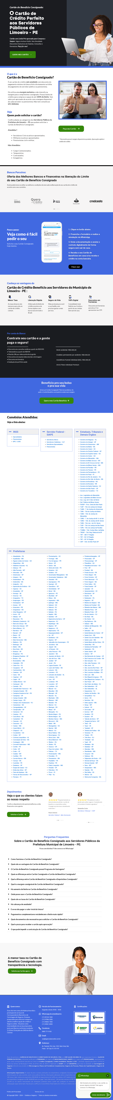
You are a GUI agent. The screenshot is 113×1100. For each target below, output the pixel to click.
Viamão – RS (89, 770)
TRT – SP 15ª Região (87, 539)
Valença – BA (89, 756)
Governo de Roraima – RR (88, 484)
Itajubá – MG (53, 614)
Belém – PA (16, 637)
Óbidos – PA (52, 742)
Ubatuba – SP (89, 747)
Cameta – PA (17, 686)
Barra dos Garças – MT (20, 626)
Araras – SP (17, 605)
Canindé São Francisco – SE (22, 689)
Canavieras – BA (18, 705)
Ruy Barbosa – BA (90, 621)
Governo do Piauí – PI (87, 474)
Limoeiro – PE (53, 672)
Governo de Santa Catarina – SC (90, 486)
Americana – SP (18, 575)
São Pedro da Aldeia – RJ (93, 684)
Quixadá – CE (89, 589)
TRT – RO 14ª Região (87, 537)
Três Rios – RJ (89, 737)
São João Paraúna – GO (92, 663)
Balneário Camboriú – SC (21, 621)
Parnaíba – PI (53, 756)
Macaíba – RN (53, 691)
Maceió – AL (53, 696)
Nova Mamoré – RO (55, 740)
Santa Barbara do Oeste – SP (94, 633)
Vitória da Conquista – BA (93, 777)
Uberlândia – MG (90, 751)
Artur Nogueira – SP (19, 612)
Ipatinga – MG (53, 603)
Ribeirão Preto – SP (91, 612)
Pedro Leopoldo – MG (56, 765)
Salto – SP (88, 628)
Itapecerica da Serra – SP (57, 619)
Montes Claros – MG (55, 719)
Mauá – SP (52, 709)
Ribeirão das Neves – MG (93, 607)
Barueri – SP (17, 633)
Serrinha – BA (89, 700)
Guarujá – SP (53, 584)
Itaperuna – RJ (53, 621)
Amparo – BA (17, 577)
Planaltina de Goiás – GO (93, 565)
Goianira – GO (53, 570)
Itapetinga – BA (53, 624)
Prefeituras (19, 551)
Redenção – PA (89, 598)
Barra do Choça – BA (20, 624)
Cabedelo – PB (18, 663)
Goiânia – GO (53, 572)
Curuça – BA (17, 761)
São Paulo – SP (90, 682)
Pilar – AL (52, 774)
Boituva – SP (17, 651)
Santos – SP (89, 654)
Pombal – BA (89, 570)
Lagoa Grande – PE (55, 665)
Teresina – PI (89, 733)
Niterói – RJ (52, 730)
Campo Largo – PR (19, 700)
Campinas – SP (18, 696)
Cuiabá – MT (17, 754)
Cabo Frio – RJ (18, 665)
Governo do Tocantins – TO (89, 491)
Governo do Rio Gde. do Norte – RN (91, 479)
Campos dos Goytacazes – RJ (23, 703)
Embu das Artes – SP (20, 770)
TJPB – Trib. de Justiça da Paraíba (91, 528)
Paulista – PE (53, 763)
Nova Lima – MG (54, 737)
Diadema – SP (17, 765)
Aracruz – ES (17, 596)
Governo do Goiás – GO (88, 456)
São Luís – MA (89, 675)
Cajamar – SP (17, 677)
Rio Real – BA (89, 617)
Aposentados (17, 437)
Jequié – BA (52, 647)
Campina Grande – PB (20, 691)
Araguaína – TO (18, 598)
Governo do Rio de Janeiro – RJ (90, 477)
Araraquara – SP (18, 603)
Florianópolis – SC (55, 556)
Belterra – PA (17, 642)
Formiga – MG (53, 559)
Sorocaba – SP (89, 709)
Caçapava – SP (18, 668)
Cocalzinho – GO (18, 733)
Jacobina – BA (53, 644)
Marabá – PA (53, 703)
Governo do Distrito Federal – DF (91, 451)
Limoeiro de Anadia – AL (56, 675)
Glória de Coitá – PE (55, 568)
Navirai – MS (53, 728)
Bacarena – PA (18, 619)
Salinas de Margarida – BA (93, 626)
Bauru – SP (16, 635)
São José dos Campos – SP (94, 670)
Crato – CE (16, 751)
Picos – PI (52, 772)
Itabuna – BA (53, 610)
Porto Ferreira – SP (91, 577)
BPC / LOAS (17, 441)
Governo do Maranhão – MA (89, 458)
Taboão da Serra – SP (92, 719)
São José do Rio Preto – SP (93, 668)
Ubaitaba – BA (89, 744)
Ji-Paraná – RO (53, 649)
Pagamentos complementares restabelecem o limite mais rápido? (37, 914)
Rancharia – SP (89, 593)
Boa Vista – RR (18, 649)
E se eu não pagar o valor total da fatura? (27, 909)
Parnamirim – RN (54, 758)
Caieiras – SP (17, 672)
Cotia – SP (16, 749)
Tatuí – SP (88, 723)
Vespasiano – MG (90, 768)
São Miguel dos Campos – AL (94, 679)
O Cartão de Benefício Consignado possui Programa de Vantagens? (38, 869)
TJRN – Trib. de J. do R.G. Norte (90, 523)
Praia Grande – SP (90, 586)
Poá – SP (87, 568)
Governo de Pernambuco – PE (90, 472)
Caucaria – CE (17, 723)
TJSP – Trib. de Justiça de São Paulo (92, 525)
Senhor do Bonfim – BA (92, 693)
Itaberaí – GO (53, 605)
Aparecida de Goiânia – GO (21, 586)
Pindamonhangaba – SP (92, 556)
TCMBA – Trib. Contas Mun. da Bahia (92, 530)
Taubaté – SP (89, 728)
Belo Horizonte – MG (20, 640)
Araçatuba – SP (18, 591)
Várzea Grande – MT (91, 763)
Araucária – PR (18, 607)
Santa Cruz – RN (90, 635)
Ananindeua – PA (18, 579)
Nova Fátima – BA (54, 733)
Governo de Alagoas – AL (88, 440)
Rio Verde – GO (89, 619)
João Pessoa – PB (55, 651)
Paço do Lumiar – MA (56, 749)
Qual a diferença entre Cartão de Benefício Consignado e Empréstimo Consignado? (44, 879)
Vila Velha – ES (89, 772)
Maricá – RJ (52, 705)
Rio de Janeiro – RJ (91, 614)
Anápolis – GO (17, 584)
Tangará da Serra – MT (92, 721)
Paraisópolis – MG (55, 754)
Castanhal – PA (18, 719)
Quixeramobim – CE (91, 591)
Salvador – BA (89, 630)
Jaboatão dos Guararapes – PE (59, 642)
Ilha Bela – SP (53, 596)
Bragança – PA (18, 654)
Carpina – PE (17, 714)
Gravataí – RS (53, 579)
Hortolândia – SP (54, 589)
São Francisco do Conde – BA (94, 658)
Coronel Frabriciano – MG (21, 744)
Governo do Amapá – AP (88, 442)
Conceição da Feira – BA (21, 740)
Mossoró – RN (53, 721)
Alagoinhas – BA (18, 563)
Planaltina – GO (89, 563)
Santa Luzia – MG (90, 640)
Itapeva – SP (53, 626)
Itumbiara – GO (53, 637)
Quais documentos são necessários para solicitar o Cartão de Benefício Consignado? (44, 919)
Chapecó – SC (17, 730)
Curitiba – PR (17, 756)
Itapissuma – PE (54, 630)
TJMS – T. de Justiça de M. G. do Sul (92, 518)
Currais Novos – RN (19, 758)
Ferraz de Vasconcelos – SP (22, 774)
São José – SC (89, 665)
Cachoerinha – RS (19, 670)
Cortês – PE (17, 747)
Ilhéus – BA (52, 598)
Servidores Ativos (52, 440)
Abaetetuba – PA (18, 556)
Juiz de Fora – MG (54, 658)
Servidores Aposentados (55, 444)
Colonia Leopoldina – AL (21, 737)
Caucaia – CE (17, 721)
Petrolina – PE (53, 770)
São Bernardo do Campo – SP (94, 656)
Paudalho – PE (53, 761)
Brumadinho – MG (19, 661)
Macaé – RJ (52, 689)
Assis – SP (16, 614)
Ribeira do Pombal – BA (92, 605)
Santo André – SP (90, 651)
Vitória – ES (88, 774)
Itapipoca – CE (53, 628)
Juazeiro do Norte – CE (56, 656)
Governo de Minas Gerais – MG (90, 465)
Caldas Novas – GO (19, 682)
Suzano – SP (89, 716)
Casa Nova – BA (18, 716)
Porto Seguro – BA (91, 582)
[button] (9, 201)
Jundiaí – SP (53, 661)
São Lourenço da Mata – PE (94, 672)
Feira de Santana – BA (20, 772)
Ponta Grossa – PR (91, 572)
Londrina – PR (53, 682)
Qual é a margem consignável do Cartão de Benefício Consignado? (37, 884)
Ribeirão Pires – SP (91, 610)
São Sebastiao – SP (91, 686)
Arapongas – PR (18, 600)
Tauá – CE (88, 726)
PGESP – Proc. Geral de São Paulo (91, 504)
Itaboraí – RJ (53, 607)
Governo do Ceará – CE (87, 449)
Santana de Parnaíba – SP (93, 647)
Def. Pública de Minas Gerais (89, 502)
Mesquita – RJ (53, 712)
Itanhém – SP (53, 617)
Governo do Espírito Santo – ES (90, 454)
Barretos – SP (17, 630)
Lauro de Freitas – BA (56, 668)
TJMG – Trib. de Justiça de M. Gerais (92, 521)
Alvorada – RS (17, 572)
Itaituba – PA (53, 612)
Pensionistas (17, 439)
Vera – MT (88, 765)
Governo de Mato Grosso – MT (90, 461)
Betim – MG (17, 647)
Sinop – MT (88, 705)
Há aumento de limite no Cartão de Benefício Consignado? (34, 889)
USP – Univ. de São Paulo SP (89, 542)
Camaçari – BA (18, 684)
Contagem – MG (18, 742)
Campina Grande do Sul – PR (22, 693)
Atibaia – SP (17, 617)
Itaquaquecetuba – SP (56, 633)
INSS (15, 432)
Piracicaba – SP (90, 559)
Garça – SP (52, 563)
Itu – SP (51, 635)
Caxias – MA (17, 726)
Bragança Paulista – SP (20, 656)
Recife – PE (88, 596)
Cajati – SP (16, 679)
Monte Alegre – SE (55, 716)
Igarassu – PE (53, 593)
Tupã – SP (88, 742)
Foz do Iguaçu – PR (55, 561)
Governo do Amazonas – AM (89, 444)
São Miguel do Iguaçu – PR (93, 677)
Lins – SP (52, 679)
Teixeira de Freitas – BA (92, 730)
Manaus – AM (53, 700)
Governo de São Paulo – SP (89, 488)
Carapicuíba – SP (18, 709)
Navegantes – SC (54, 726)
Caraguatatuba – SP (19, 707)
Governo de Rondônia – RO (89, 481)
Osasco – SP (53, 747)
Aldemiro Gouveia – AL (20, 565)
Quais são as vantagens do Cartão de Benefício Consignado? (35, 864)
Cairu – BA (16, 675)
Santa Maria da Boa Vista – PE (94, 642)
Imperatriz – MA (54, 600)
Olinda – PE (52, 744)
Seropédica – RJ (90, 696)
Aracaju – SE (17, 593)
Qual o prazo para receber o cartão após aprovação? (32, 924)
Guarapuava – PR (54, 582)
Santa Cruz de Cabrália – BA (94, 637)
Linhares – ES (53, 677)
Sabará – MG (89, 624)
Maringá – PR (53, 707)
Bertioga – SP (17, 644)
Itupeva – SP (53, 640)
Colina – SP (17, 735)
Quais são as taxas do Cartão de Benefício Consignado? (33, 899)
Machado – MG (54, 698)
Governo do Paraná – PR (88, 470)
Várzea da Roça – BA (91, 761)
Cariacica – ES (18, 712)
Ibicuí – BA (52, 591)
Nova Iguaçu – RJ (54, 735)
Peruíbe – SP (53, 768)
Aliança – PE (17, 568)
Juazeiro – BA (53, 654)
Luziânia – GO (53, 686)
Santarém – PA (89, 649)
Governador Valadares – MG (58, 577)
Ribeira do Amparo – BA (92, 603)
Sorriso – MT (89, 712)
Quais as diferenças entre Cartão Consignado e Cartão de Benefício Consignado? (43, 874)
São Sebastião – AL (91, 689)
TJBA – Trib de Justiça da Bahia (90, 511)
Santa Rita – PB (89, 644)
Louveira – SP (53, 684)
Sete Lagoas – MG (91, 703)
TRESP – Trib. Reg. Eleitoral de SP (91, 532)
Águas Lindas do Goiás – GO (22, 561)
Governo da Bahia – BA (87, 447)
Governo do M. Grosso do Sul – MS (91, 463)
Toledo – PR (88, 735)
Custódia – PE (17, 763)
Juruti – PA (52, 663)
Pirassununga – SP (91, 561)
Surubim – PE (89, 714)
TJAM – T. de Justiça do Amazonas (91, 509)
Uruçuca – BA (89, 754)
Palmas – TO (53, 751)
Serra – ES (88, 698)
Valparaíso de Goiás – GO (93, 758)
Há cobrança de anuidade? (21, 904)
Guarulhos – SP (54, 586)
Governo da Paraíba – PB (88, 467)
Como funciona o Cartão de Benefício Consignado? (31, 859)
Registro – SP (89, 600)
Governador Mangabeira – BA (58, 575)
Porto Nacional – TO (91, 579)
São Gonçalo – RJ (90, 661)
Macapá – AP (53, 693)
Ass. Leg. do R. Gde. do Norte (89, 500)
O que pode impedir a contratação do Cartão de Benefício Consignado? (39, 929)
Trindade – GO (89, 740)
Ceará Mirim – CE (18, 728)
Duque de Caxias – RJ (20, 768)
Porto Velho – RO (90, 584)
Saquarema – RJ (90, 691)
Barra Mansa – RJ (19, 628)
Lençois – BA (53, 670)
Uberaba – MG (89, 749)
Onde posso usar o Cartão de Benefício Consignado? (32, 894)
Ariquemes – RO (18, 610)
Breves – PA (17, 658)
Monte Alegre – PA (55, 714)
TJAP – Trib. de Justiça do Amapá (91, 507)
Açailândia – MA (18, 559)
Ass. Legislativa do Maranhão (89, 495)
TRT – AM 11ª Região (87, 535)
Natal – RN (52, 723)
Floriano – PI (17, 777)
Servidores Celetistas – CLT (56, 442)
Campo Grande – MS (20, 698)
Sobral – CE (88, 707)
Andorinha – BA (18, 582)
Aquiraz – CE (17, 589)
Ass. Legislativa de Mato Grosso (90, 497)
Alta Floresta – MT (19, 570)
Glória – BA (52, 565)
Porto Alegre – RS (90, 575)
